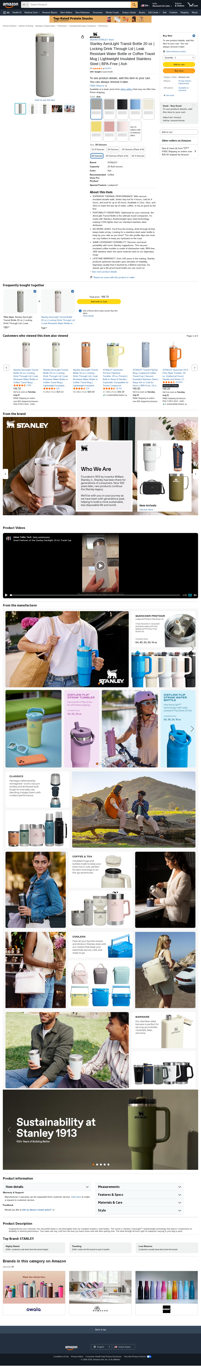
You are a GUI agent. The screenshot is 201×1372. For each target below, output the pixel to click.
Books (142, 12)
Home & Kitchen (10, 26)
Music (195, 12)
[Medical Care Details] (39, 12)
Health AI (16, 12)
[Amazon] (11, 5)
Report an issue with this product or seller (114, 277)
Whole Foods (112, 12)
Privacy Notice (77, 1356)
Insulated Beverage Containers (82, 26)
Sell (164, 12)
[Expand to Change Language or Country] (109, 1347)
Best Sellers (66, 12)
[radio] (20, 108)
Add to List (167, 132)
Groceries (98, 12)
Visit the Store (146, 509)
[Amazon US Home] (71, 1348)
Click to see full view (45, 100)
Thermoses (62, 26)
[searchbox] (80, 5)
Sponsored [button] (7, 1267)
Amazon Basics (49, 12)
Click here (76, 1197)
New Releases (82, 12)
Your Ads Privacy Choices (135, 1356)
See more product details (104, 271)
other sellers (126, 89)
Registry (185, 12)
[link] (58, 301)
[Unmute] (195, 595)
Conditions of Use (61, 1356)
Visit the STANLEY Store (102, 39)
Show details (88, 316)
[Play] (5, 595)
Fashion (173, 12)
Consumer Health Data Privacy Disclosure (104, 1356)
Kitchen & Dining (26, 26)
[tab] (99, 683)
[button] (6, 12)
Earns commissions (41, 537)
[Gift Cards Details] (159, 12)
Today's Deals (129, 12)
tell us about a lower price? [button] (37, 1209)
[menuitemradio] (190, 595)
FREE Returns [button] (97, 85)
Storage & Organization (45, 26)
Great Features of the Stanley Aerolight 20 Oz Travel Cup (42, 540)
